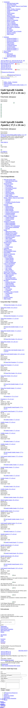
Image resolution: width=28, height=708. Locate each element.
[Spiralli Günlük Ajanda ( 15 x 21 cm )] (14, 508)
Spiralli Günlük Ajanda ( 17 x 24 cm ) (10, 467)
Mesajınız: (3, 688)
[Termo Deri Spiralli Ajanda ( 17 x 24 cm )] (14, 328)
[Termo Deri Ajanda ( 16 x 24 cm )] (13, 305)
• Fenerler (7, 296)
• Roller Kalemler (9, 210)
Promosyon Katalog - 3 (12, 41)
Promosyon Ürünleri (9, 695)
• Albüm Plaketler (9, 259)
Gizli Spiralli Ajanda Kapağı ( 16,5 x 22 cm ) (12, 568)
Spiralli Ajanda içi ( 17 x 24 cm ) (9, 534)
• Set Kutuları (8, 182)
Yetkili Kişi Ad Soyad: (6, 675)
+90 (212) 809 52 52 (6, 60)
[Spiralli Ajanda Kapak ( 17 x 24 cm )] (13, 542)
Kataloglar (6, 37)
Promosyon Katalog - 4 (12, 49)
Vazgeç (3, 690)
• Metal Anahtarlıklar (9, 223)
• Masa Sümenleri (9, 275)
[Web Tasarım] (5, 665)
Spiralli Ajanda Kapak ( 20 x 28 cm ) (10, 556)
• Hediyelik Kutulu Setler (10, 181)
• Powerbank (7, 185)
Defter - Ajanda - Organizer (13, 9)
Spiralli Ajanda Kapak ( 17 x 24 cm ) (10, 545)
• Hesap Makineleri (9, 193)
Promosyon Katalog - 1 (12, 38)
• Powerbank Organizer (10, 188)
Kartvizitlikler (10, 18)
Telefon (2, 701)
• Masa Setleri (8, 276)
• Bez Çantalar (8, 269)
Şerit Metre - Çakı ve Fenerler (14, 31)
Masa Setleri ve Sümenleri (13, 27)
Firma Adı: (3, 673)
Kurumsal (6, 52)
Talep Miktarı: (4, 678)
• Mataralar (7, 200)
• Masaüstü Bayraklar (10, 286)
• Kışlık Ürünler (8, 247)
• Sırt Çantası (7, 268)
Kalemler (9, 7)
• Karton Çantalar (9, 270)
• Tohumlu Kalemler (9, 213)
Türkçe (18, 63)
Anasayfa (2, 699)
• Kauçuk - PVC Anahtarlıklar (12, 226)
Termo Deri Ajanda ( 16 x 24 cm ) (9, 307)
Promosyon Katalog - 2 (12, 39)
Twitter (2, 640)
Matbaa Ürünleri (11, 16)
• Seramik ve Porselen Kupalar (12, 202)
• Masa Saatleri (8, 238)
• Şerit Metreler (8, 293)
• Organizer (7, 220)
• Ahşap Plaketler (8, 261)
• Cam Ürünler (8, 203)
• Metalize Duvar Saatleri (10, 233)
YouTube (3, 643)
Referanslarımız (4, 627)
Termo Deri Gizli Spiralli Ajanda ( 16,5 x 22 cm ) (13, 354)
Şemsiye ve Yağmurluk (12, 20)
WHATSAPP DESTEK (6, 69)
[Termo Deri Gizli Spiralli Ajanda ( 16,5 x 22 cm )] (14, 351)
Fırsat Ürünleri (7, 51)
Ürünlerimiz (7, 2)
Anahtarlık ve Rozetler (12, 10)
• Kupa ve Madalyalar (10, 262)
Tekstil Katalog (10, 44)
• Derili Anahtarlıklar (9, 224)
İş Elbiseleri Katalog (12, 45)
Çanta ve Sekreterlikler (12, 24)
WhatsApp (2, 704)
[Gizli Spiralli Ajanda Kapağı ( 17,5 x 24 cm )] (14, 408)
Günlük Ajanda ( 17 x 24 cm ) (8, 422)
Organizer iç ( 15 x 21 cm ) (7, 399)
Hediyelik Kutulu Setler (13, 3)
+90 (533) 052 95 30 (17, 60)
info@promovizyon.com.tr (15, 62)
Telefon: (3, 680)
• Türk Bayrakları (9, 283)
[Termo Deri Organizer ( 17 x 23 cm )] (13, 315)
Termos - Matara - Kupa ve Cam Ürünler (17, 6)
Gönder (7, 690)
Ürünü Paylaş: (4, 153)
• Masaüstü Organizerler (10, 279)
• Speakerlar (7, 190)
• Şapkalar (7, 244)
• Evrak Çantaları (8, 265)
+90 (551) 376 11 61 (6, 67)
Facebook (3, 639)
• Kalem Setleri (8, 206)
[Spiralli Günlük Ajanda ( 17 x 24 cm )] (14, 464)
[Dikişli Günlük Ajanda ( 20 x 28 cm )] (13, 497)
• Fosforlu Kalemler (9, 214)
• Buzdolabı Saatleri (9, 237)
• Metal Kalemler (8, 209)
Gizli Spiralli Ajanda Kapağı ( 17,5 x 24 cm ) (12, 411)
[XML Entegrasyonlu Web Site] (4, 664)
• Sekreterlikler (8, 266)
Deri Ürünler (10, 30)
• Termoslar (7, 199)
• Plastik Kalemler (9, 207)
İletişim (5, 58)
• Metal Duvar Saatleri (10, 231)
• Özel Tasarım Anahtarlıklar (11, 227)
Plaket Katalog (10, 42)
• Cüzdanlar (7, 290)
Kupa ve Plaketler (11, 23)
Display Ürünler (11, 21)
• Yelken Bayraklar (9, 284)
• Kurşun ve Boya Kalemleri (11, 212)
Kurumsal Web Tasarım (14, 665)
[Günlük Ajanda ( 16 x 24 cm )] (12, 486)
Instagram (3, 641)
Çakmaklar (9, 14)
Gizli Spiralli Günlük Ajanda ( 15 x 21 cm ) (11, 523)
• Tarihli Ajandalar (9, 219)
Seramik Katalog (11, 46)
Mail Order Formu (11, 56)
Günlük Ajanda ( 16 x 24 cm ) (8, 489)
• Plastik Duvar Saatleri (10, 234)
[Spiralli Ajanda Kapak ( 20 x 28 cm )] (13, 553)
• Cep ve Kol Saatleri (9, 240)
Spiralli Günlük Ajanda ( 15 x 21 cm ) (10, 511)
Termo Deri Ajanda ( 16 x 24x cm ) (9, 341)
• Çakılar (6, 294)
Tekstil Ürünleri (11, 13)
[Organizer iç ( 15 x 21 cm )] (11, 396)
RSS (2, 636)
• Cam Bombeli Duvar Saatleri (12, 235)
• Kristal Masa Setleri (9, 277)
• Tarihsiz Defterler (9, 217)
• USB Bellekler (8, 186)
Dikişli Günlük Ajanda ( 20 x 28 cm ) (10, 500)
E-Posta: (3, 681)
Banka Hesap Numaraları (7, 629)
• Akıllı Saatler (8, 195)
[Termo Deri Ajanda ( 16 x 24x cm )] (13, 339)
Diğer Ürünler (10, 34)
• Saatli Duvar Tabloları (10, 241)
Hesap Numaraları (11, 55)
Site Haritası (4, 634)
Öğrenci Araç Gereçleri (12, 25)
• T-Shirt (6, 245)
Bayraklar (9, 28)
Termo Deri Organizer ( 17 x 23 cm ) (10, 318)
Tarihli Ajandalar (8, 83)
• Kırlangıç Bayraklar (9, 282)
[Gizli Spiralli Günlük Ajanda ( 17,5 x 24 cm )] (14, 453)
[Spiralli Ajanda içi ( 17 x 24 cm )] (12, 531)
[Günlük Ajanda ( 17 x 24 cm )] (12, 419)
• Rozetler (7, 228)
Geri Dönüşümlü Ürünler (13, 17)
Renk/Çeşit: (3, 676)
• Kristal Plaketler (9, 258)
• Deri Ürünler (8, 289)
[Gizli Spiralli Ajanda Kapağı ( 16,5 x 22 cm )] (14, 565)
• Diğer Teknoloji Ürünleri (11, 196)
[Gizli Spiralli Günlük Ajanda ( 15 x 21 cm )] (14, 520)
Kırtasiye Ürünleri (11, 32)
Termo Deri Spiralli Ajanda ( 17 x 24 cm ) (11, 330)
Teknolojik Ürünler (11, 4)
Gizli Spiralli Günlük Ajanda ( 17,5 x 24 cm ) (12, 456)
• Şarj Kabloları (8, 189)
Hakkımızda (10, 53)
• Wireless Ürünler (9, 192)
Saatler (8, 11)
